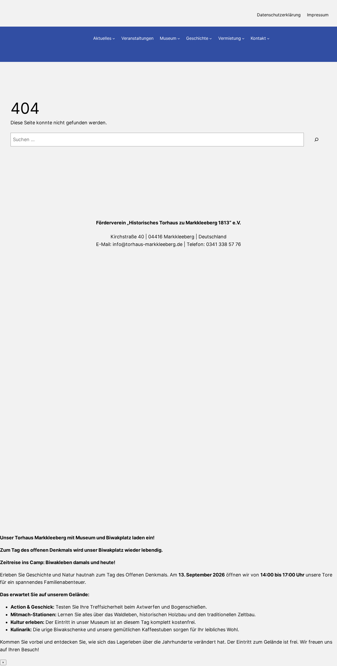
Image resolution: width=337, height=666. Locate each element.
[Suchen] (316, 139)
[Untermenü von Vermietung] (243, 38)
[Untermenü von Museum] (178, 38)
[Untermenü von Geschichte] (210, 38)
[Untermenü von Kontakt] (268, 38)
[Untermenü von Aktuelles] (113, 38)
